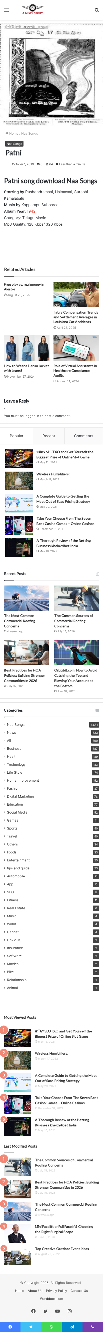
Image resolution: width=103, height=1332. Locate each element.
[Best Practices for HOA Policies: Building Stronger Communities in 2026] (26, 653)
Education (15, 804)
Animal (12, 988)
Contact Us (79, 1291)
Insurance (15, 948)
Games (12, 820)
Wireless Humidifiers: (53, 474)
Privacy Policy (56, 1291)
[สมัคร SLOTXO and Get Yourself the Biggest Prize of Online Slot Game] (19, 458)
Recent (48, 435)
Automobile (16, 876)
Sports (12, 828)
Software (14, 956)
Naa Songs (29, 133)
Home (13, 133)
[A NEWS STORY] (32, 9)
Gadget (13, 932)
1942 (31, 211)
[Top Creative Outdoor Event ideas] (17, 1255)
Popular (17, 435)
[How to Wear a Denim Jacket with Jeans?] (27, 348)
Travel (12, 836)
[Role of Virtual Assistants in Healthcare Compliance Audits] (76, 348)
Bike (10, 972)
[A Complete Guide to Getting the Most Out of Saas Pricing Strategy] (19, 503)
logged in (32, 416)
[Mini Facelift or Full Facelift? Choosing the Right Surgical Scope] (17, 1233)
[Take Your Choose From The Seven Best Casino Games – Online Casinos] (19, 525)
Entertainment (18, 860)
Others (12, 844)
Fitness (12, 900)
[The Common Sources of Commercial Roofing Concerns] (76, 598)
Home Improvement (23, 780)
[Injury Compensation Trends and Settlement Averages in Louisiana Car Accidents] (76, 295)
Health (12, 756)
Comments (83, 435)
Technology (16, 764)
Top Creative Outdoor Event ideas (62, 1249)
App (10, 884)
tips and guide (18, 868)
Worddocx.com (51, 1299)
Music (11, 916)
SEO (10, 892)
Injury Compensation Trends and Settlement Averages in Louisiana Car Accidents (76, 317)
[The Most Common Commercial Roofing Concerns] (26, 598)
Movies (12, 964)
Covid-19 (14, 940)
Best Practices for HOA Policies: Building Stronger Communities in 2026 (24, 675)
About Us (35, 1291)
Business (14, 748)
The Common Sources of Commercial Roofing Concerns (73, 620)
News (11, 733)
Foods (11, 852)
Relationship (16, 980)
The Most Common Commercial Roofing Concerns (19, 620)
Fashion (13, 788)
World (11, 924)
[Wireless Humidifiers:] (19, 481)
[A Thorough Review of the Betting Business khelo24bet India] (19, 547)
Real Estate (16, 908)
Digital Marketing (20, 796)
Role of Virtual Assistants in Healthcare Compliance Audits (75, 370)
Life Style (14, 772)
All (9, 741)
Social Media (17, 812)
